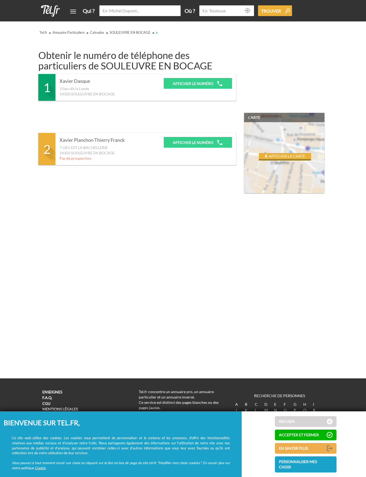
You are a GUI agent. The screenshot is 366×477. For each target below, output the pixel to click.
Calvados (97, 32)
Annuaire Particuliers (69, 32)
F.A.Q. (47, 397)
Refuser (287, 421)
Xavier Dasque (74, 81)
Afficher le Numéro (193, 83)
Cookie (40, 468)
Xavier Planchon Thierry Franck (92, 140)
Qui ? (89, 11)
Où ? (190, 11)
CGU (46, 403)
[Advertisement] (135, 117)
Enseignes (52, 392)
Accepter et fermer (299, 435)
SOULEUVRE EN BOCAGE (130, 32)
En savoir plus (293, 448)
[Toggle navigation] (73, 11)
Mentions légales (60, 409)
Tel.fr (43, 32)
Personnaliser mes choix (298, 464)
